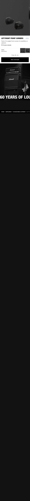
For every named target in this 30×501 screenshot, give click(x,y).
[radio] (22, 50)
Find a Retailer (15, 59)
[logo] (6, 6)
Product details (7, 45)
